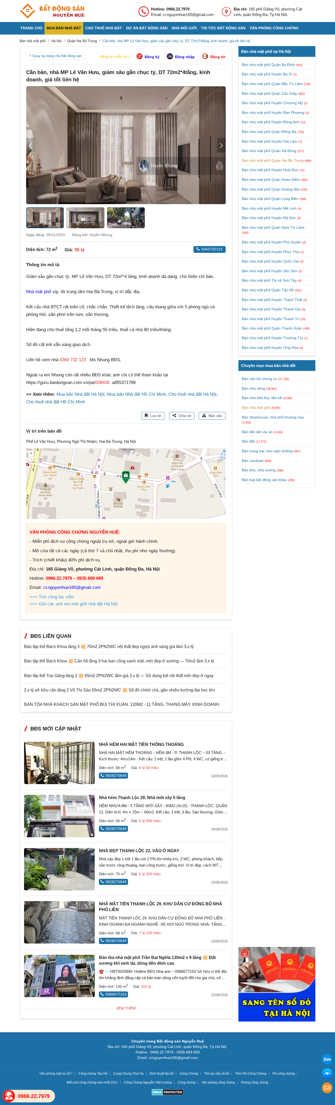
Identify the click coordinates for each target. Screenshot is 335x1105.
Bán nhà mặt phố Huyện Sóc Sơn (270, 271)
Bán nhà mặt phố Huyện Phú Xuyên (272, 242)
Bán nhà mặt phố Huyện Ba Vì (267, 74)
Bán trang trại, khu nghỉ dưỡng (267, 451)
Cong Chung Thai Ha (128, 1073)
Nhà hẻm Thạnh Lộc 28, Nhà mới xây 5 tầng (142, 797)
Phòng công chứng (254, 1082)
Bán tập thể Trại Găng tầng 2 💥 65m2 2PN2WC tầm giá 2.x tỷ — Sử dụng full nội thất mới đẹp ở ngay (119, 675)
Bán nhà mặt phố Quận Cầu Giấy (270, 93)
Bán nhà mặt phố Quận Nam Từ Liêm (273, 227)
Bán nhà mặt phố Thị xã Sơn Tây (270, 280)
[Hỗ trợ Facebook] (327, 1074)
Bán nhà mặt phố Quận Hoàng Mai (271, 189)
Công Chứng (189, 1073)
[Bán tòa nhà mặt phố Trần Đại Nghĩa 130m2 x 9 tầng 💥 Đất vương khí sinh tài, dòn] (59, 976)
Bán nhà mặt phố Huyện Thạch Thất (272, 300)
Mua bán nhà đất (64, 28)
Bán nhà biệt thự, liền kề (262, 398)
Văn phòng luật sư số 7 (56, 1073)
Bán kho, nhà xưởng (259, 470)
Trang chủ (31, 28)
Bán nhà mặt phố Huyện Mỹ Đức (269, 218)
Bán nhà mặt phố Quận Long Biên (270, 199)
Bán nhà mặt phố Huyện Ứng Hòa (270, 347)
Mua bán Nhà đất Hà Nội (80, 394)
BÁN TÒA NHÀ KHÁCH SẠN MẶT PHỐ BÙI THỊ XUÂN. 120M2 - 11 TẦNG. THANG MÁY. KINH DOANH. (122, 704)
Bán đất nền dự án (257, 432)
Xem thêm (126, 1008)
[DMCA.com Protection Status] (167, 1093)
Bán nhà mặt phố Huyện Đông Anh (271, 122)
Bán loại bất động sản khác (264, 480)
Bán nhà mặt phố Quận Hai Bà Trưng (273, 160)
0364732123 (212, 249)
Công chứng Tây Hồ (93, 1073)
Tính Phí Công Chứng (250, 1073)
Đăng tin (218, 57)
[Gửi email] (327, 1089)
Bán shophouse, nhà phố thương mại (273, 417)
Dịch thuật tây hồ (162, 1073)
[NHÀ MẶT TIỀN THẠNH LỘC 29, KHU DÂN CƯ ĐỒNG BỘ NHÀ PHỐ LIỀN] (59, 922)
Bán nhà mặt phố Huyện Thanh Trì (271, 319)
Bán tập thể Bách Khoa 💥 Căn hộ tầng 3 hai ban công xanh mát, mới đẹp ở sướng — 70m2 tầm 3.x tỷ (119, 661)
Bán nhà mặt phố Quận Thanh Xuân (272, 328)
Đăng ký (152, 57)
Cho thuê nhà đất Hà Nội (192, 394)
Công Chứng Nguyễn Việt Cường (148, 1082)
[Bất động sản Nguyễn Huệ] (52, 11)
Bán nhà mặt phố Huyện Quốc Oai (271, 261)
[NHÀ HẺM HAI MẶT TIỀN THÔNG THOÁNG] (59, 763)
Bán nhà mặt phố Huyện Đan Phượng (273, 112)
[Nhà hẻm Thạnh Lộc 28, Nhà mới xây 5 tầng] (59, 816)
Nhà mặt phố (38, 291)
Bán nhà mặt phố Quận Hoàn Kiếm (271, 179)
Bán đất (248, 441)
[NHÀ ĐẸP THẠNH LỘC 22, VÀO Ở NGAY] (59, 869)
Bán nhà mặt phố (256, 407)
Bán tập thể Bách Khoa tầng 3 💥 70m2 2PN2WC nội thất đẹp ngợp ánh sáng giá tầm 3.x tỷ (109, 646)
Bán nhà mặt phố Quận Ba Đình (269, 65)
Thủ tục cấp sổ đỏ (216, 1073)
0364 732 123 (73, 359)
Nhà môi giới (184, 28)
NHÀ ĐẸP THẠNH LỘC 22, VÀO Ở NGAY (139, 851)
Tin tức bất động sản (223, 28)
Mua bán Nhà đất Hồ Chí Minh (136, 394)
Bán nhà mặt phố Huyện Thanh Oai (272, 309)
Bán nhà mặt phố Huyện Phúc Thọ (271, 252)
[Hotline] (9, 1096)
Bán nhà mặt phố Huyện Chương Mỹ (273, 103)
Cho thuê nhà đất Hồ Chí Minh (55, 401)
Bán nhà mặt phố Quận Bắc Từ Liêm (273, 84)
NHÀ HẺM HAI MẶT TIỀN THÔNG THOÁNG (141, 744)
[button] (221, 145)
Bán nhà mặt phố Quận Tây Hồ (268, 290)
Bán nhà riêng (253, 388)
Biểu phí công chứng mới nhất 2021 (92, 1082)
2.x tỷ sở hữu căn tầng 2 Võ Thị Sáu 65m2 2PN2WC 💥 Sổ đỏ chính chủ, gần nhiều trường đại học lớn (119, 690)
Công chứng (187, 1082)
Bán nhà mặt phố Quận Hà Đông (269, 151)
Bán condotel (253, 461)
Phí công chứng (283, 1073)
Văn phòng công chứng (274, 28)
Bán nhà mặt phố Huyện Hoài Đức (271, 170)
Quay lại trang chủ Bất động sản (56, 56)
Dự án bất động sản (147, 28)
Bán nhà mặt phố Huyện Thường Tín (273, 338)
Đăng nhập (185, 57)
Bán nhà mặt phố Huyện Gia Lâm (270, 141)
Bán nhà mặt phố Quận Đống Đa (269, 132)
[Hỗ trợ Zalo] (327, 1060)
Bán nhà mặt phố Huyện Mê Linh (270, 208)
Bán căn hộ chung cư (259, 379)
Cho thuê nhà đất (103, 28)
